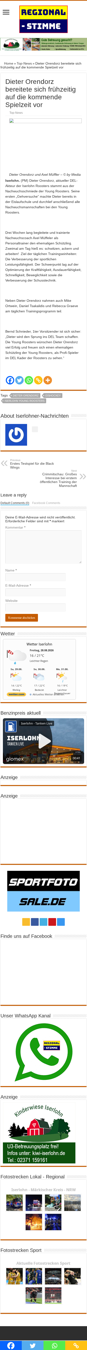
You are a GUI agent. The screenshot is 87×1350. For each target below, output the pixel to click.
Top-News (24, 63)
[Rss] (26, 922)
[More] (48, 380)
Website (11, 601)
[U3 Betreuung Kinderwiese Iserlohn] (43, 44)
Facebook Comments (46, 503)
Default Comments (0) (14, 503)
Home (8, 63)
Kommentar (15, 527)
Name (11, 570)
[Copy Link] (38, 380)
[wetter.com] (16, 695)
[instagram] (61, 922)
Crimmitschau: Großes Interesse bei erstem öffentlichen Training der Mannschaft (58, 478)
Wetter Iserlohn (39, 644)
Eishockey (53, 395)
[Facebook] (10, 380)
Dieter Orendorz (26, 395)
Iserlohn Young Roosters (24, 400)
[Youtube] (52, 922)
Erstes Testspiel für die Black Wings (32, 464)
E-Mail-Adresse (18, 585)
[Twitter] (19, 380)
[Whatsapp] (29, 380)
